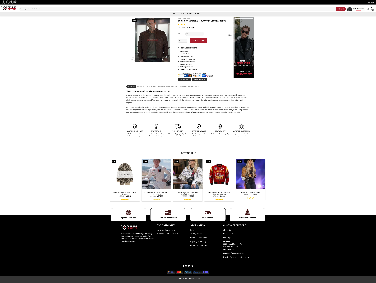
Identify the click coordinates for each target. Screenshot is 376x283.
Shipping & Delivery (198, 241)
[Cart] (373, 9)
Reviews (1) (140, 86)
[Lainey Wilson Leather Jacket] (250, 174)
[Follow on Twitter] (11, 2)
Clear (229, 35)
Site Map (226, 238)
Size (179, 33)
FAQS (197, 86)
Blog (192, 230)
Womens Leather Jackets (167, 234)
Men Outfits (186, 18)
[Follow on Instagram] (7, 2)
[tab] (131, 86)
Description (131, 86)
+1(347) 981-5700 (233, 253)
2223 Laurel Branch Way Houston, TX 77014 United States (233, 245)
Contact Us (371, 2)
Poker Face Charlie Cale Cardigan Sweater (124, 193)
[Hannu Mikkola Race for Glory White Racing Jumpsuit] (156, 174)
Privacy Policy (196, 234)
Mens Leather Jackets (166, 230)
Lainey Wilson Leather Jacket (250, 192)
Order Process (151, 86)
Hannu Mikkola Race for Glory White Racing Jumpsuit (156, 193)
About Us (227, 230)
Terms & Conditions (198, 238)
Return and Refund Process (167, 86)
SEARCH (341, 9)
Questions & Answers (186, 86)
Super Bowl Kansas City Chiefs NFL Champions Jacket (219, 193)
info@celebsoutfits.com (236, 257)
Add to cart (198, 40)
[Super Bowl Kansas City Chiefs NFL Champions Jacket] (219, 174)
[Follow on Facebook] (3, 2)
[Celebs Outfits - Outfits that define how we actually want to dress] (8, 8)
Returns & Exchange (198, 245)
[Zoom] (133, 59)
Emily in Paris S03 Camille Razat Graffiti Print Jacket (187, 193)
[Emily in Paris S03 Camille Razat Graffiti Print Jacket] (187, 174)
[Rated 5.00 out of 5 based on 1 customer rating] (181, 25)
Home (179, 18)
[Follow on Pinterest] (15, 2)
